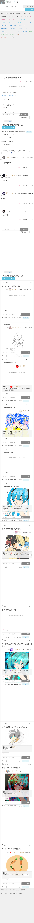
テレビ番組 (18, 22)
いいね (5, 107)
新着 (31, 16)
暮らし (25, 13)
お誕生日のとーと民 (21, 34)
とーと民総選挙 (4, 34)
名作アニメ (23, 19)
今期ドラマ (11, 22)
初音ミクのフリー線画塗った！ (12, 768)
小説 (15, 25)
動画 (11, 25)
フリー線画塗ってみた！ (10, 407)
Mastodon (11, 150)
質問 (25, 28)
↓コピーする (10, 141)
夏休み (30, 31)
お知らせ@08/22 (4, 37)
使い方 (3, 95)
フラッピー (10, 31)
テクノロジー (4, 16)
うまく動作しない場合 (10, 95)
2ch (16, 150)
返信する (25, 167)
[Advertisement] (17, 56)
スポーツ (12, 13)
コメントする (24, 114)
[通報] (20, 131)
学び (30, 13)
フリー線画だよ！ (7, 324)
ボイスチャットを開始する (10, 92)
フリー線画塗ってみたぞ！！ (11, 486)
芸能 (7, 13)
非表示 (1, 159)
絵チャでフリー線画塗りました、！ (13, 286)
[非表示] (23, 131)
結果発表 (12, 34)
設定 (13, 37)
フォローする (29, 131)
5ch (20, 150)
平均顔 (9, 19)
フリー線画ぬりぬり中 (9, 610)
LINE (19, 153)
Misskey (5, 150)
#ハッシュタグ (12, 28)
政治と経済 (18, 13)
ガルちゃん (26, 150)
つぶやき (20, 28)
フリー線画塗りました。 (10, 362)
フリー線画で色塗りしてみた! (11, 529)
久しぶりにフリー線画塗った (11, 849)
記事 (31, 22)
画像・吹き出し (25, 117)
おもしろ (11, 16)
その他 (26, 16)
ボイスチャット (22, 25)
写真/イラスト (4, 25)
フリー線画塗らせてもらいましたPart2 (14, 727)
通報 (32, 157)
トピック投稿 (29, 9)
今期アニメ (3, 22)
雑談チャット (4, 28)
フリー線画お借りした (9, 452)
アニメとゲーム (19, 16)
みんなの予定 (24, 31)
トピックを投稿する (9, 127)
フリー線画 (8, 121)
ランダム (3, 19)
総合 (2, 13)
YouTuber (25, 22)
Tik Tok (4, 153)
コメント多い (16, 19)
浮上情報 (3, 31)
